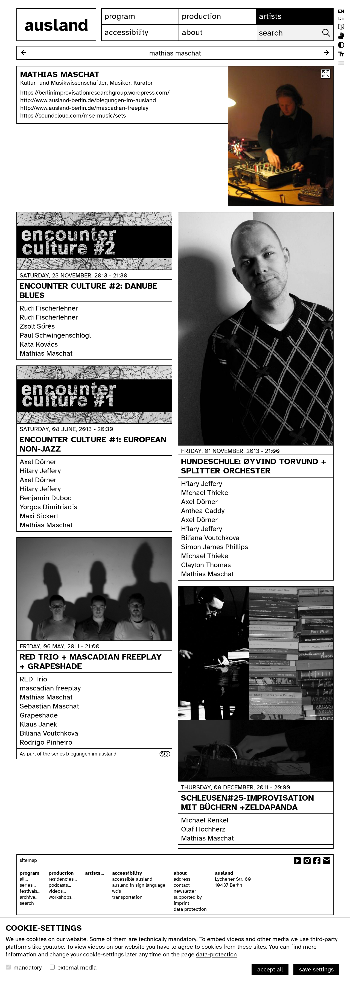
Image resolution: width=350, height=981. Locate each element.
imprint (181, 903)
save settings (316, 969)
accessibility (127, 873)
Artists (270, 16)
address (182, 879)
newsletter (185, 891)
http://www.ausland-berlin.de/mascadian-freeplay (84, 108)
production (61, 873)
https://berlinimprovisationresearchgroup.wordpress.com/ (95, 92)
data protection (190, 909)
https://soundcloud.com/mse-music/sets (73, 115)
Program (119, 16)
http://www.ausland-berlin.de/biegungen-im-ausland (88, 100)
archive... (29, 897)
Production (201, 16)
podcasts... (60, 885)
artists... (94, 873)
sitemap (28, 860)
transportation (127, 897)
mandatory (27, 967)
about (180, 873)
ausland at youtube (297, 860)
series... (28, 885)
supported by (188, 897)
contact (182, 885)
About (192, 32)
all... (24, 879)
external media (77, 967)
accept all (270, 969)
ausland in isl (341, 36)
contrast (341, 45)
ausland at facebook (316, 860)
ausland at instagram (307, 860)
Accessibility (126, 32)
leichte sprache (341, 27)
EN (341, 11)
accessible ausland (132, 879)
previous (23, 52)
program (29, 873)
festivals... (30, 891)
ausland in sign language (138, 885)
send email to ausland (326, 860)
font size (341, 54)
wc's (116, 891)
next (326, 52)
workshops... (62, 897)
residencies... (63, 879)
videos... (57, 891)
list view (341, 63)
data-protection (216, 954)
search (27, 903)
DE (341, 18)
